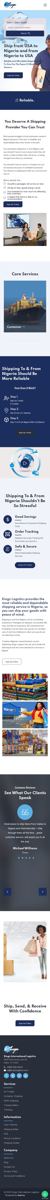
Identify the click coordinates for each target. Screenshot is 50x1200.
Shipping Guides (11, 1143)
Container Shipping (13, 1096)
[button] (11, 340)
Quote (24, 22)
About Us (8, 1158)
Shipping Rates (11, 1129)
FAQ (6, 1133)
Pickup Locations (12, 1138)
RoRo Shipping (11, 1100)
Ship (16, 22)
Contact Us (9, 1167)
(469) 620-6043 (15, 1067)
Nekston (21, 1195)
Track (9, 22)
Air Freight (9, 1091)
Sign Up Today (13, 75)
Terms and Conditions (14, 1176)
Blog (6, 1162)
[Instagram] (19, 1075)
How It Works (10, 1124)
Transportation (11, 1105)
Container (14, 327)
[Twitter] (12, 1075)
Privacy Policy (11, 1171)
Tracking (8, 1109)
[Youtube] (25, 1075)
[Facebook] (6, 1075)
